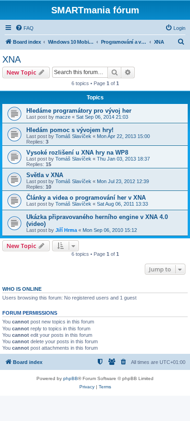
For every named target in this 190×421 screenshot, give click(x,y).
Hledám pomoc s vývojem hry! (69, 130)
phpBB (70, 378)
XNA (11, 59)
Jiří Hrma (66, 230)
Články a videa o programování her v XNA (86, 197)
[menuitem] (24, 28)
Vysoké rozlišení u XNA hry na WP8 (77, 152)
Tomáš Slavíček (73, 136)
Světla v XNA (44, 175)
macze (63, 117)
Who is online (22, 289)
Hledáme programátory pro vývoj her (78, 110)
